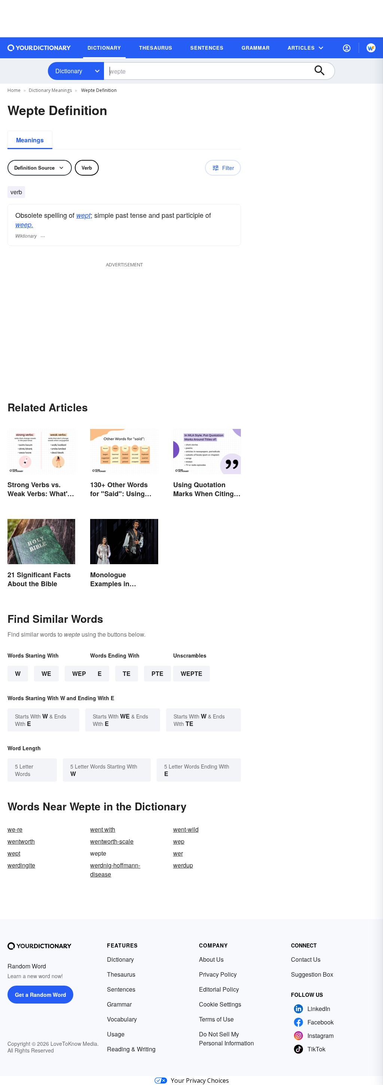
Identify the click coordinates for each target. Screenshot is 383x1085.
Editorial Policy (219, 989)
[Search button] (323, 71)
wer (178, 853)
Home (14, 90)
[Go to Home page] (39, 47)
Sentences (121, 989)
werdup (183, 865)
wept (83, 215)
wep (178, 841)
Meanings (30, 140)
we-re (14, 829)
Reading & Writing (131, 1049)
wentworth (21, 841)
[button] (346, 48)
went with (102, 829)
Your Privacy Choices (200, 1080)
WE (46, 673)
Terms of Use (216, 1019)
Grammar (119, 1004)
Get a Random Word (40, 994)
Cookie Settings (220, 1004)
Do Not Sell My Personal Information (226, 1038)
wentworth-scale (112, 841)
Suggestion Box (312, 974)
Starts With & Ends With (40, 720)
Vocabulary (122, 1019)
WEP (79, 673)
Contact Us (306, 959)
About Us (211, 959)
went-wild (186, 829)
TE (127, 673)
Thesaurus (121, 974)
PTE (157, 673)
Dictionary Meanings (50, 90)
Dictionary (68, 71)
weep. (24, 224)
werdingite (21, 865)
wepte (191, 673)
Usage (116, 1034)
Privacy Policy (218, 974)
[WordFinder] (371, 47)
